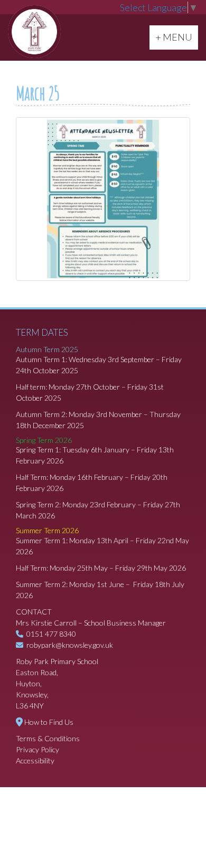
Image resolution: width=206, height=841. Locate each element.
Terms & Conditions (48, 738)
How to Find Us (48, 721)
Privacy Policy (37, 749)
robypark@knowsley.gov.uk (69, 644)
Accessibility (35, 760)
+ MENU (176, 37)
